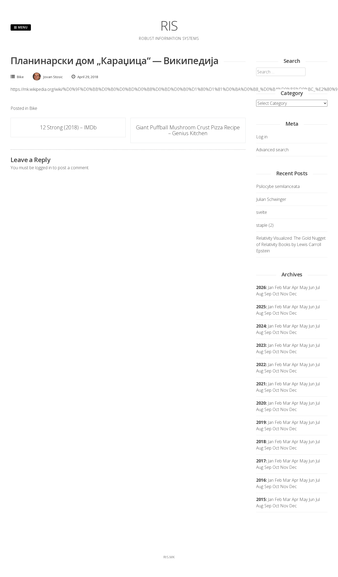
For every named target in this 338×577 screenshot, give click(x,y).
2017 (261, 461)
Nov (284, 313)
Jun (311, 287)
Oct (276, 313)
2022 (261, 364)
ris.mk (169, 557)
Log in (261, 137)
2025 (261, 307)
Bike (20, 76)
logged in (43, 168)
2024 (261, 326)
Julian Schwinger (271, 199)
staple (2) (265, 225)
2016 (261, 480)
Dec (293, 313)
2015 (261, 499)
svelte (261, 212)
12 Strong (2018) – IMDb (68, 127)
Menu (22, 27)
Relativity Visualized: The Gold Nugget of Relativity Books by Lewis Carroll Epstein (291, 244)
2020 (261, 403)
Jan (271, 287)
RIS (169, 26)
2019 (261, 422)
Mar (287, 287)
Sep (267, 313)
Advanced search (272, 150)
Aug (259, 294)
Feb (278, 287)
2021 (261, 384)
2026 (261, 287)
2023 (261, 345)
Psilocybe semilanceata (278, 186)
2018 (261, 441)
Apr (295, 307)
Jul (318, 287)
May (303, 287)
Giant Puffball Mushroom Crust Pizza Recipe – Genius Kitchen (188, 130)
